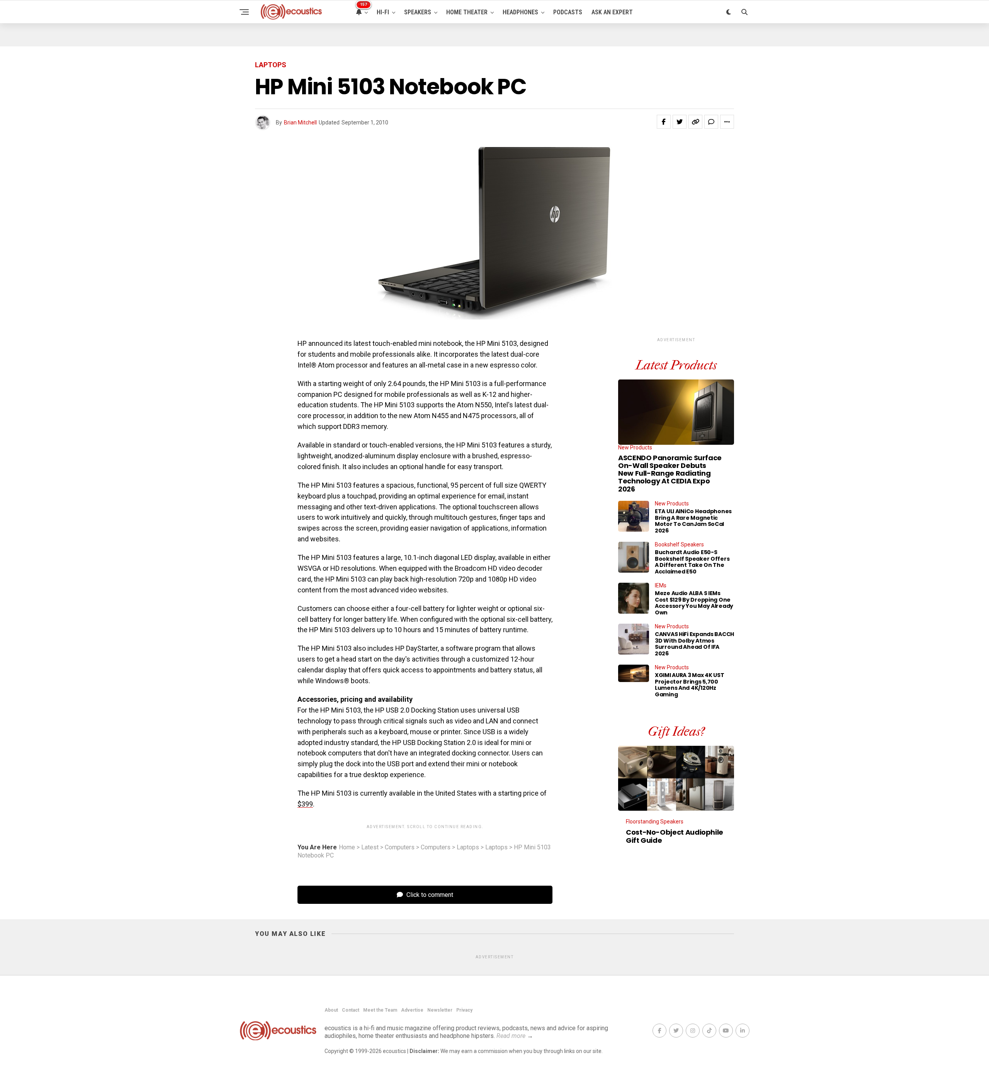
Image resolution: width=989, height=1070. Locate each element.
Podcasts (567, 12)
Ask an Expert (612, 12)
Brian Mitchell (300, 122)
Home (347, 847)
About (331, 1010)
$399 (305, 804)
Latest (370, 847)
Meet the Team (380, 1010)
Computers (400, 847)
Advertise (412, 1010)
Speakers (417, 12)
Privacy (464, 1010)
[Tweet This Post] (680, 122)
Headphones (520, 12)
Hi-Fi (383, 12)
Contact (350, 1010)
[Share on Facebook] (664, 122)
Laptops (468, 847)
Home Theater (467, 12)
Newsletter (439, 1010)
